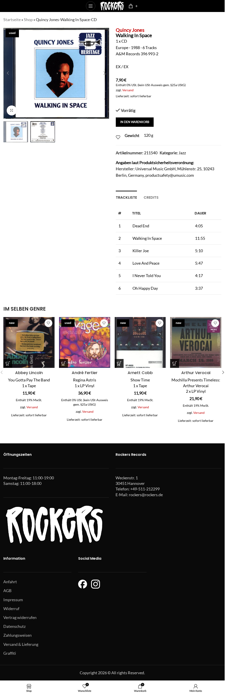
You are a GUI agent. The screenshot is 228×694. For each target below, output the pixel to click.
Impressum (13, 599)
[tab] (126, 197)
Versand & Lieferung (20, 644)
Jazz (182, 152)
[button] (7, 73)
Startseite (12, 19)
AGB (7, 590)
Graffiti (9, 653)
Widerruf (11, 608)
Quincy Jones (130, 30)
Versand (128, 90)
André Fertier (85, 372)
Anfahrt (10, 581)
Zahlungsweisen (17, 635)
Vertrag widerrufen (20, 617)
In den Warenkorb (134, 122)
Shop (28, 19)
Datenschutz (14, 626)
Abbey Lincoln (29, 372)
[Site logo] (112, 5)
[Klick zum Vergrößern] (12, 110)
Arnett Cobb (140, 372)
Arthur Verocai (195, 372)
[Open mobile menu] (91, 6)
